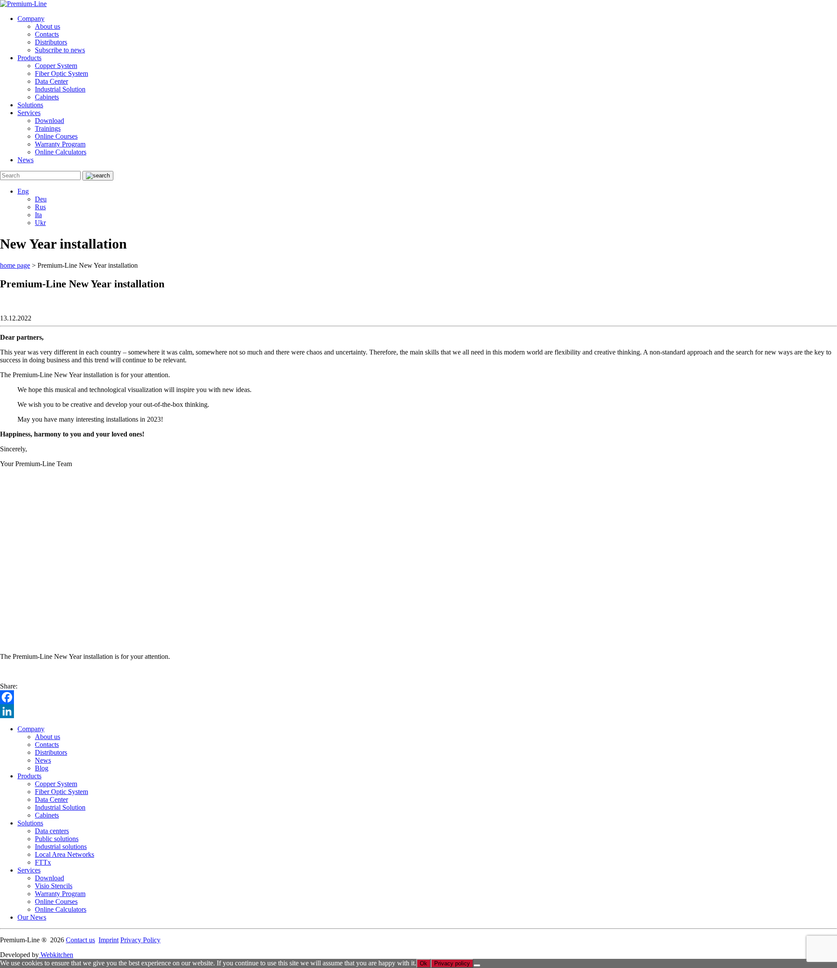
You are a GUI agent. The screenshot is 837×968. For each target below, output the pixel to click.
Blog (41, 768)
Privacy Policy (140, 940)
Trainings (48, 128)
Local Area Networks (64, 854)
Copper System (56, 65)
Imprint (109, 940)
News (25, 160)
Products (29, 57)
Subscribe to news (60, 50)
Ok (423, 963)
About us (47, 26)
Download (49, 120)
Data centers (52, 831)
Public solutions (56, 838)
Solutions (30, 105)
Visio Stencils (53, 886)
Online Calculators (60, 152)
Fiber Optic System (61, 73)
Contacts (47, 34)
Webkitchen (56, 954)
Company (30, 18)
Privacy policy (452, 963)
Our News (31, 917)
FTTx (43, 862)
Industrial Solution (60, 89)
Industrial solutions (61, 846)
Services (29, 112)
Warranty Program (60, 144)
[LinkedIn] (418, 711)
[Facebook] (418, 697)
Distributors (51, 42)
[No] (476, 965)
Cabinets (47, 97)
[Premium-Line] (23, 3)
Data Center (51, 81)
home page (15, 265)
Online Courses (56, 136)
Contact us (80, 940)
